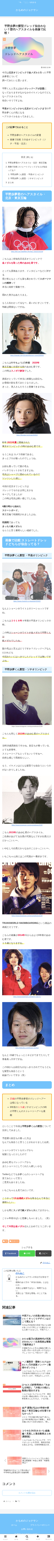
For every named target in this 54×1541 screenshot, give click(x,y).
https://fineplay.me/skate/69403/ (27, 435)
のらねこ (20, 1273)
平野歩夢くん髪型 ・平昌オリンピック (27, 174)
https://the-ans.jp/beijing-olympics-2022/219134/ (27, 251)
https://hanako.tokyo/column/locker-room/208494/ (27, 355)
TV (6, 1241)
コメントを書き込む (27, 1493)
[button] (43, 1253)
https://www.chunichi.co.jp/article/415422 (27, 601)
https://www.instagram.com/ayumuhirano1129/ (27, 825)
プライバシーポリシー (40, 1525)
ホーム (14, 1525)
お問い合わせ (27, 1529)
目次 (23, 157)
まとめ (11, 182)
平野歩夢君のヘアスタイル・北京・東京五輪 (27, 163)
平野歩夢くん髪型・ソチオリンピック (26, 178)
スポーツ (15, 1241)
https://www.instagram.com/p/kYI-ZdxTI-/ (27, 996)
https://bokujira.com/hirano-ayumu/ (27, 1048)
